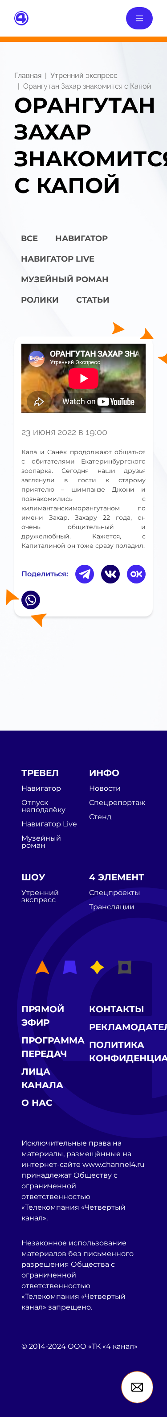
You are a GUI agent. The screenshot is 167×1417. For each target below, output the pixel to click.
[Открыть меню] (139, 18)
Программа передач (53, 1047)
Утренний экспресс (84, 75)
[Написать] (137, 1387)
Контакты (116, 1009)
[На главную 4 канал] (21, 17)
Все (29, 238)
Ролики (40, 300)
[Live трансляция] (41, 1396)
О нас (37, 1102)
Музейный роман (65, 279)
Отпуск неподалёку (43, 806)
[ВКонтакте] (110, 574)
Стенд (100, 817)
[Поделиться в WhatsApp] (30, 600)
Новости (105, 788)
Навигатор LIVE (57, 259)
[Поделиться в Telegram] (84, 574)
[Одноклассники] (136, 574)
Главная (27, 75)
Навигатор (81, 238)
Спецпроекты (114, 892)
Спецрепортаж (117, 802)
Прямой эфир (42, 1016)
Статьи (93, 300)
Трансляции (111, 907)
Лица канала (42, 1078)
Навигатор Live (49, 824)
